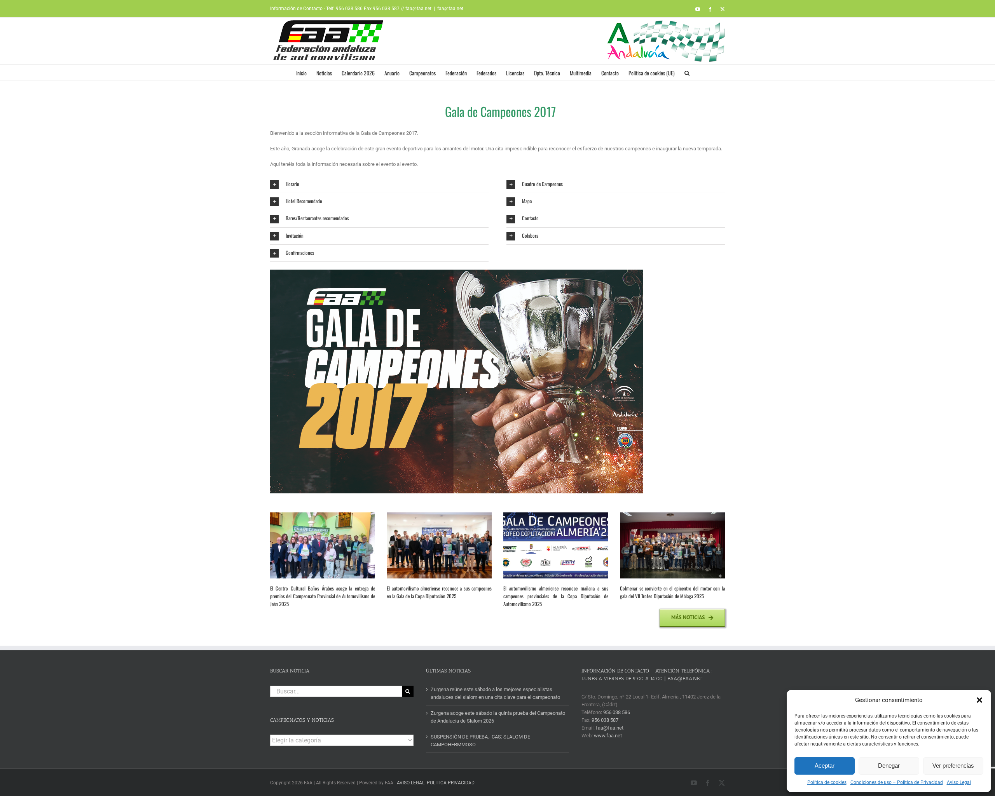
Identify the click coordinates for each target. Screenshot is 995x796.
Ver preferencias (953, 765)
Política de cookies (827, 782)
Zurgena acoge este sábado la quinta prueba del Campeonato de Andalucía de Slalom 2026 (498, 717)
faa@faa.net (450, 8)
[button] (979, 700)
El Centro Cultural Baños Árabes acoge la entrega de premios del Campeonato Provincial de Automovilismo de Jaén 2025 (322, 596)
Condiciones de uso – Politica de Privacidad (896, 782)
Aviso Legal (959, 782)
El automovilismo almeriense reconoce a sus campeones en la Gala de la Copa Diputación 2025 (439, 592)
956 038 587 (605, 720)
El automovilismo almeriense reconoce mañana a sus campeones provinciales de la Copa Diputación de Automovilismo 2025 (555, 596)
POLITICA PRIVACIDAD (451, 783)
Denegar (889, 765)
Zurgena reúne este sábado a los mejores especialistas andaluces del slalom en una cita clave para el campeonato (495, 693)
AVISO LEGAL (410, 783)
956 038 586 (616, 712)
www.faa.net (608, 736)
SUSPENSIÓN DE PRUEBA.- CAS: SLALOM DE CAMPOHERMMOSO (480, 740)
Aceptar (824, 765)
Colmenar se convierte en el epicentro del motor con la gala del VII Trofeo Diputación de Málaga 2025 (672, 592)
